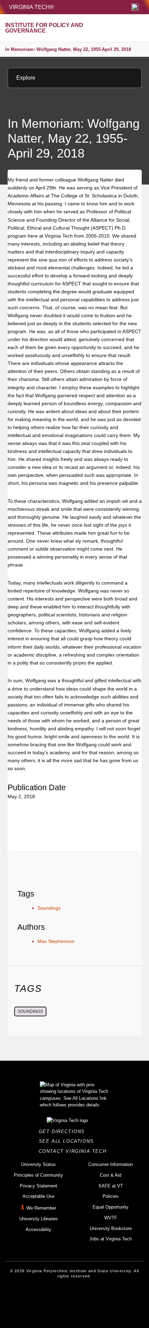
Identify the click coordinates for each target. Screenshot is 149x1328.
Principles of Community (38, 1175)
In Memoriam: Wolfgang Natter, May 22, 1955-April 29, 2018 (68, 49)
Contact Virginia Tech (75, 1151)
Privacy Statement (38, 1185)
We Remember (41, 1208)
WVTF (110, 1217)
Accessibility (38, 1229)
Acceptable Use (38, 1196)
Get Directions (64, 1131)
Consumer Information (110, 1164)
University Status (38, 1164)
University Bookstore (111, 1228)
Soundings (49, 908)
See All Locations (68, 1141)
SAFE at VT (110, 1185)
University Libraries (38, 1218)
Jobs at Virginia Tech (110, 1238)
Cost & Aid (110, 1175)
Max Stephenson (55, 941)
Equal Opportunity (111, 1207)
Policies (111, 1196)
